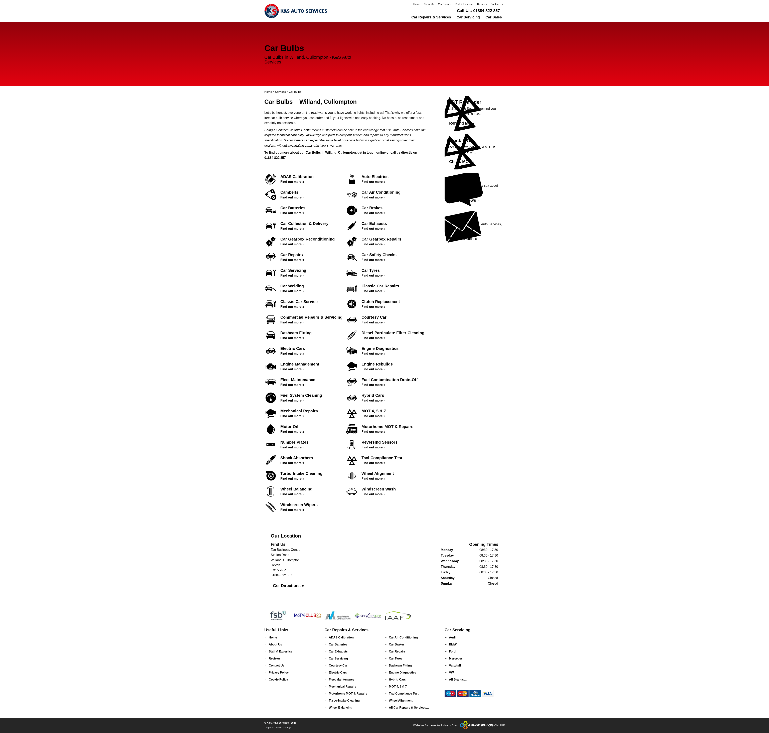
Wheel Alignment (401, 700)
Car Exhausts (338, 651)
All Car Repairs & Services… (409, 707)
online (381, 152)
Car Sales (493, 17)
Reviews (482, 4)
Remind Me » (461, 123)
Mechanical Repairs (342, 686)
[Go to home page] (295, 11)
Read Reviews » (464, 200)
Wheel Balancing (340, 707)
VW (451, 672)
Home (416, 4)
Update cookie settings (278, 727)
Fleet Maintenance (341, 679)
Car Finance (444, 4)
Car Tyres (395, 658)
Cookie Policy (278, 679)
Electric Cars (338, 672)
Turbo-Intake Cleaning (344, 700)
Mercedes (456, 658)
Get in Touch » (463, 239)
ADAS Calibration (341, 637)
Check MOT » (462, 161)
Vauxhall (455, 665)
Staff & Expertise (464, 4)
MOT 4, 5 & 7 (398, 686)
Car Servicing (468, 17)
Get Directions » (288, 585)
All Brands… (458, 679)
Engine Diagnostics (402, 672)
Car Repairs (397, 651)
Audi (452, 637)
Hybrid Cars (397, 679)
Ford (452, 651)
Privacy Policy (279, 672)
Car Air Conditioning (403, 637)
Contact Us (497, 4)
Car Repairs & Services (431, 17)
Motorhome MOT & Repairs (348, 693)
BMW (453, 644)
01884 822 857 (478, 11)
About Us (429, 4)
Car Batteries (338, 644)
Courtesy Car (338, 665)
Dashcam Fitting (400, 665)
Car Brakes (397, 644)
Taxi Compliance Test (404, 693)
